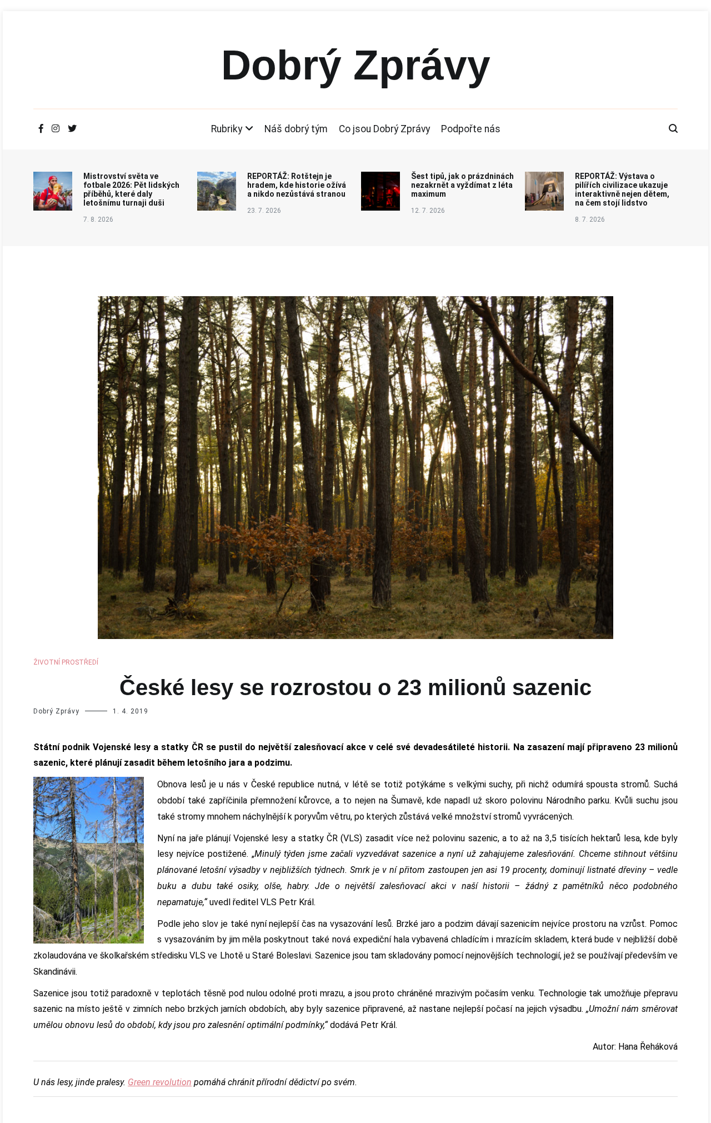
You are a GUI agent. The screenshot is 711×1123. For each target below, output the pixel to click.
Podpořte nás (470, 128)
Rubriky (226, 128)
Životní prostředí (65, 662)
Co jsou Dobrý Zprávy (384, 128)
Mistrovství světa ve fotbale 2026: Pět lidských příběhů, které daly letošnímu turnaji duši (131, 189)
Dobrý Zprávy (355, 65)
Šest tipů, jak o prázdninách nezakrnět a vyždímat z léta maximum (462, 185)
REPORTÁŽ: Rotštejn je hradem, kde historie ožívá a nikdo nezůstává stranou (296, 185)
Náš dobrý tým (296, 128)
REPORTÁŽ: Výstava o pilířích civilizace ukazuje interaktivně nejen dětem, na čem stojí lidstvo (622, 189)
